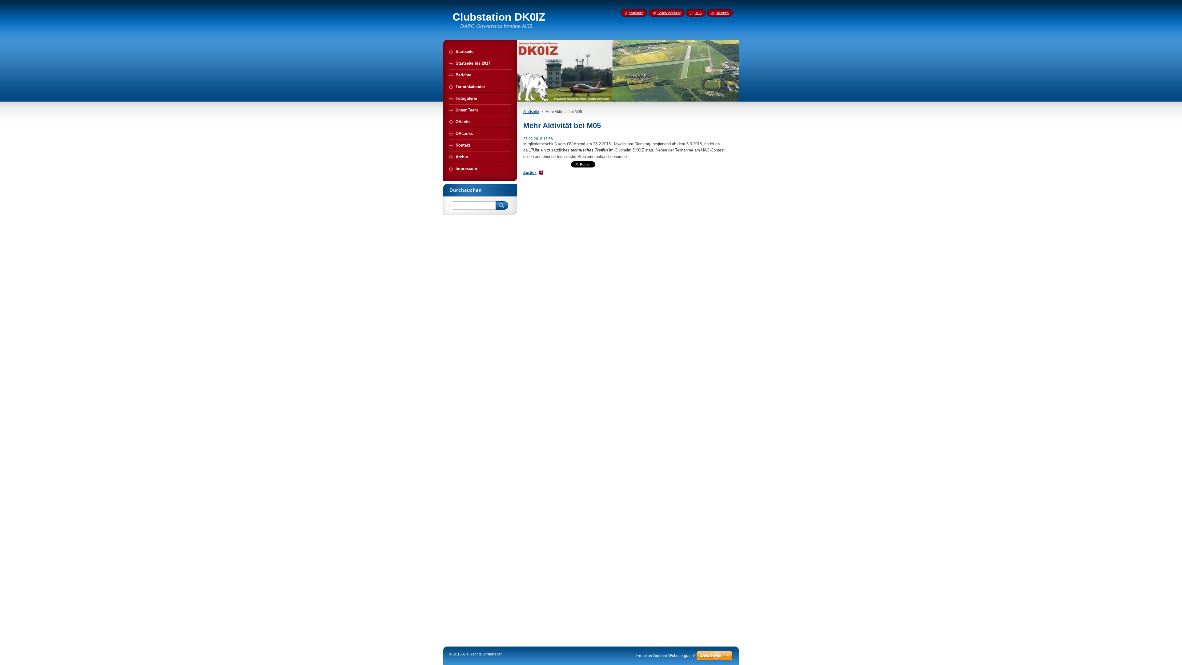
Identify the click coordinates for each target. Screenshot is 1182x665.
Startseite (531, 112)
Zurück (530, 172)
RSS (698, 13)
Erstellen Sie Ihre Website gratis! (665, 655)
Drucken (722, 13)
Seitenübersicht (669, 13)
